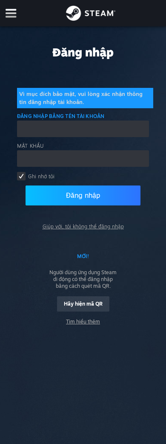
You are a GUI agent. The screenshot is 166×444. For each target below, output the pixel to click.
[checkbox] (21, 176)
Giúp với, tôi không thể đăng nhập (83, 226)
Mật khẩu (30, 146)
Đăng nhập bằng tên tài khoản (61, 116)
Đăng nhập (83, 195)
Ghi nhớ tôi (41, 176)
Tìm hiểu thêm (83, 321)
